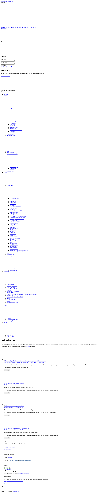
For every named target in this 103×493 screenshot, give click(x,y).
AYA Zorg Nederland (12, 286)
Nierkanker (12, 232)
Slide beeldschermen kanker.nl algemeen (13, 384)
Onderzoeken (13, 234)
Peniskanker (12, 239)
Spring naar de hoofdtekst (7, 1)
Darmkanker (13, 209)
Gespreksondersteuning (12, 154)
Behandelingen (10, 134)
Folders (5, 95)
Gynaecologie (13, 123)
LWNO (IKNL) (10, 292)
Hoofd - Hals (13, 126)
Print (5, 136)
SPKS (8, 298)
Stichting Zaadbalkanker (12, 302)
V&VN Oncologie (11, 299)
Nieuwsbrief (20, 27)
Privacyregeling (10, 321)
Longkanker (12, 227)
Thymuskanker (13, 247)
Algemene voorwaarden (12, 319)
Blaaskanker (13, 204)
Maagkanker (13, 230)
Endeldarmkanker (14, 212)
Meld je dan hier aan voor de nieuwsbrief (13, 481)
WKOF (8, 301)
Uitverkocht (6, 370)
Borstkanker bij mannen (15, 206)
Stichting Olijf (10, 295)
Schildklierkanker (14, 245)
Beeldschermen (10, 254)
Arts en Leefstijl (10, 284)
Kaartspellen (13, 168)
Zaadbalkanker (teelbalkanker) (17, 251)
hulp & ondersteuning (25, 460)
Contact (5, 305)
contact (28, 346)
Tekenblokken (10, 149)
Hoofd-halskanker (14, 223)
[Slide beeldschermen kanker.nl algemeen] (53, 377)
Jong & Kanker (10, 335)
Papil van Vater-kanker (15, 238)
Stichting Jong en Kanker (13, 291)
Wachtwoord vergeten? (6, 66)
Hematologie (13, 124)
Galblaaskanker (13, 213)
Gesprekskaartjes (14, 167)
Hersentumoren (13, 220)
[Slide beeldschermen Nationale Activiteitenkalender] (53, 422)
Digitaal (5, 172)
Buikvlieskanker (13, 208)
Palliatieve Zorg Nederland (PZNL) (15, 297)
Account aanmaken (5, 76)
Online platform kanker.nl (30, 27)
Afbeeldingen (10, 185)
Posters (8, 151)
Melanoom (12, 231)
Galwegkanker (13, 215)
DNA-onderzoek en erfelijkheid (17, 210)
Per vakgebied (10, 108)
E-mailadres (3, 59)
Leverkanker (13, 225)
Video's (8, 253)
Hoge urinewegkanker (15, 221)
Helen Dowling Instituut (12, 288)
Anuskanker (12, 200)
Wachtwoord (4, 62)
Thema (5, 322)
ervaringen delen (13, 460)
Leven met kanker (11, 135)
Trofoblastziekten (14, 249)
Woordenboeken (13, 270)
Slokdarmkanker (13, 246)
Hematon (9, 290)
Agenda (5, 303)
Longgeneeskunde (14, 127)
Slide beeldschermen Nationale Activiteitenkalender (16, 429)
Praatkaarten (13, 169)
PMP (11, 242)
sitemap (15, 491)
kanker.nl (10, 457)
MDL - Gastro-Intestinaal (16, 130)
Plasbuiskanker (13, 240)
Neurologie (12, 131)
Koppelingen (10, 255)
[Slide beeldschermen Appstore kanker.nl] (53, 399)
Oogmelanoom (13, 236)
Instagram (13, 27)
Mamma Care (13, 128)
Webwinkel (6, 94)
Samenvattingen (13, 269)
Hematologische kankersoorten (17, 219)
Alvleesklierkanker (14, 198)
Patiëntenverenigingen (23, 473)
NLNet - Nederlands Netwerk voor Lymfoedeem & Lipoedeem (22, 294)
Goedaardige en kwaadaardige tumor (18, 216)
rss (18, 491)
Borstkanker (12, 205)
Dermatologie (13, 121)
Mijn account (4, 28)
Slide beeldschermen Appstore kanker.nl (13, 407)
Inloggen (3, 65)
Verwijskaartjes (10, 152)
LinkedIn (3, 27)
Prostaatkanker (13, 243)
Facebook (8, 27)
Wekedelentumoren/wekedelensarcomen (19, 250)
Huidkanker (12, 224)
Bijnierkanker (13, 202)
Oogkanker (12, 235)
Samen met (6, 271)
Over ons (9, 318)
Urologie (12, 132)
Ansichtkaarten (10, 171)
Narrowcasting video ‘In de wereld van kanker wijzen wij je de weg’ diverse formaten (24, 362)
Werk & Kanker (10, 336)
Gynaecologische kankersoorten (17, 217)
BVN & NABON (11, 287)
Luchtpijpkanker (13, 228)
